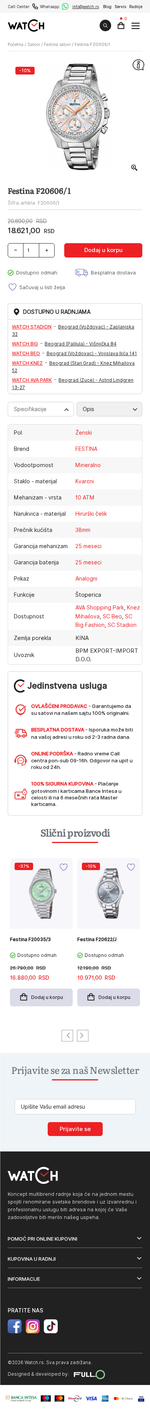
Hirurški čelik (91, 514)
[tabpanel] (41, 936)
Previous (67, 1035)
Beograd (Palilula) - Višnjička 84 (81, 344)
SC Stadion (122, 625)
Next (82, 1035)
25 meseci (88, 546)
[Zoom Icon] (134, 168)
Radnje (135, 6)
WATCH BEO (26, 353)
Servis (120, 6)
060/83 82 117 (35, 6)
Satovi (33, 44)
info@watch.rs (85, 6)
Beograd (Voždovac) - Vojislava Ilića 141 (92, 353)
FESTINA (86, 449)
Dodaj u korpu (103, 250)
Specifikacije (30, 409)
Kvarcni (84, 481)
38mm (82, 530)
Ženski (83, 433)
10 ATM (85, 497)
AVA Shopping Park (99, 607)
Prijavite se (75, 1129)
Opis (88, 409)
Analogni (86, 579)
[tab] (41, 409)
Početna (15, 44)
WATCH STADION (32, 327)
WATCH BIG (25, 344)
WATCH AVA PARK (32, 380)
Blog (107, 6)
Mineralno (88, 465)
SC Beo (112, 616)
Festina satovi (57, 44)
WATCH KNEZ (27, 363)
